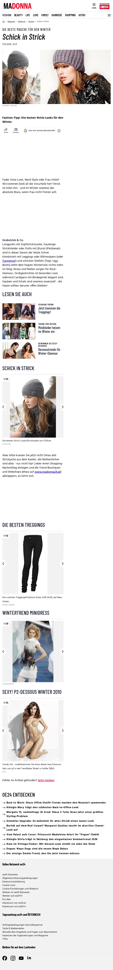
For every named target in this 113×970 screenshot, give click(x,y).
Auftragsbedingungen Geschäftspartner (22, 925)
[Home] (3, 21)
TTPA (5, 939)
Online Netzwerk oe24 (13, 864)
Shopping (70, 15)
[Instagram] (13, 958)
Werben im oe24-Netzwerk (16, 892)
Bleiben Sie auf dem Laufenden (18, 947)
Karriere (57, 15)
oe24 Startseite (10, 875)
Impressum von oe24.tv (14, 906)
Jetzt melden (46, 780)
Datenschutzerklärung (13, 882)
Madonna (21, 21)
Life (28, 15)
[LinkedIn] (29, 958)
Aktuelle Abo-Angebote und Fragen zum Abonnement (29, 932)
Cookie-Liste (8, 885)
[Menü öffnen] (109, 15)
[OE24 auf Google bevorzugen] (59, 130)
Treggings (8, 261)
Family (45, 15)
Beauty (18, 15)
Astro (82, 15)
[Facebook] (4, 958)
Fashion (6, 15)
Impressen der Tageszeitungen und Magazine (25, 936)
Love (36, 15)
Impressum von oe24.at (14, 903)
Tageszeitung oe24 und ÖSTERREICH (21, 914)
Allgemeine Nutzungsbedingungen (20, 878)
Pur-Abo (6, 899)
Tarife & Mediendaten (13, 928)
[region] (33, 413)
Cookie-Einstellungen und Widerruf (20, 889)
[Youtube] (21, 958)
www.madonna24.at (47, 472)
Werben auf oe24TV (12, 896)
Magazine (11, 21)
